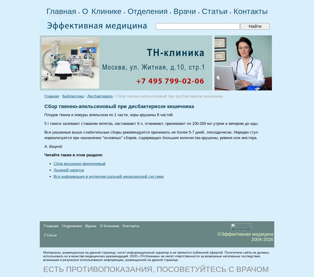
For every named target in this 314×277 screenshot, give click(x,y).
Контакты (251, 11)
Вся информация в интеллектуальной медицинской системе (109, 176)
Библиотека (73, 96)
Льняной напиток (69, 170)
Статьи (215, 11)
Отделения (148, 11)
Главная (61, 11)
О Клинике (102, 11)
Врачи (185, 11)
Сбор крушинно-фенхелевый (80, 164)
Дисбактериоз (100, 96)
